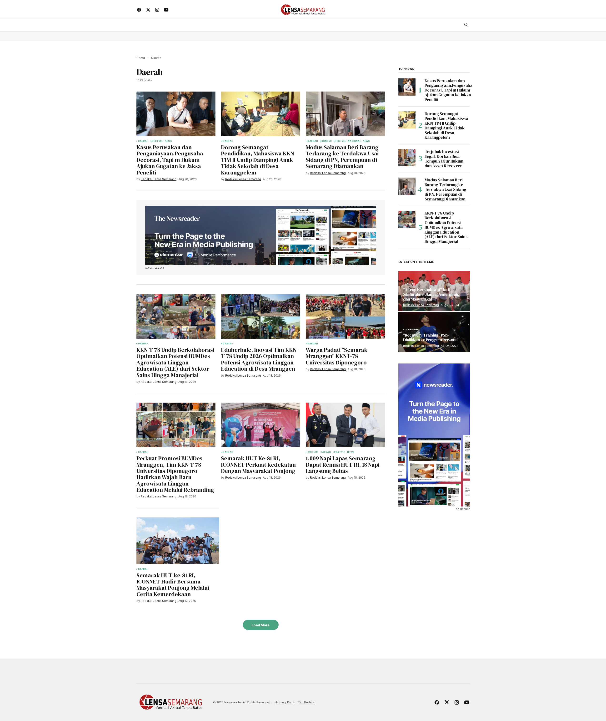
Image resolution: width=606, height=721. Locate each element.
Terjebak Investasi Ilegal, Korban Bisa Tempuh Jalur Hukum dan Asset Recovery (444, 158)
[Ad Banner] (260, 235)
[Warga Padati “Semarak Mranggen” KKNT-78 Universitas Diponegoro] (345, 316)
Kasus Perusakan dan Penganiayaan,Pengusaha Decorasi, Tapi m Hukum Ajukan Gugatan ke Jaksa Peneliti (448, 90)
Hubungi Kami (284, 702)
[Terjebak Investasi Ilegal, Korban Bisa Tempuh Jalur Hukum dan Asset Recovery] (407, 157)
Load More (261, 625)
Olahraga (412, 329)
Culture (312, 452)
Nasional (354, 141)
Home (140, 58)
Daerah (143, 141)
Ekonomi (325, 141)
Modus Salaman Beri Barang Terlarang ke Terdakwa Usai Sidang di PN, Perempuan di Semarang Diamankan (445, 189)
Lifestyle (156, 141)
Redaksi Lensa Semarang (421, 305)
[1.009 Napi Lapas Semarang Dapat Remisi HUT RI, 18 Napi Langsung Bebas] (345, 425)
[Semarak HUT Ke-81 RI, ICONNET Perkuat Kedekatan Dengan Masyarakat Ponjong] (260, 425)
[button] (466, 24)
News (168, 141)
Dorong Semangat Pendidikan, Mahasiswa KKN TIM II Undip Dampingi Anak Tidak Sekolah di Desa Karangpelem (446, 125)
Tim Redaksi (307, 702)
